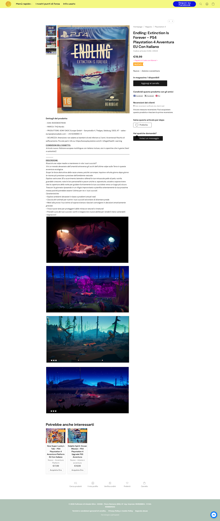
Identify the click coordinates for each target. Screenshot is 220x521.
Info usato (69, 4)
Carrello (144, 486)
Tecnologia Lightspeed (110, 515)
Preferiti (127, 486)
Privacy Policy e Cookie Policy (120, 511)
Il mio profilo (93, 486)
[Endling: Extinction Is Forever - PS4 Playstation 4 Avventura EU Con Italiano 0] (51, 30)
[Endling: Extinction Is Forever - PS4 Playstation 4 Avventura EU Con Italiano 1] (51, 42)
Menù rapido (23, 4)
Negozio (148, 27)
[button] (8, 4)
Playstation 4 (160, 27)
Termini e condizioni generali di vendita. (89, 511)
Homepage (137, 27)
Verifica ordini (110, 486)
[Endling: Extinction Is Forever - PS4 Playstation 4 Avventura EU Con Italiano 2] (51, 51)
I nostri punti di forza (48, 4)
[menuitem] (169, 21)
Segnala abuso (141, 511)
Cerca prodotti (75, 486)
